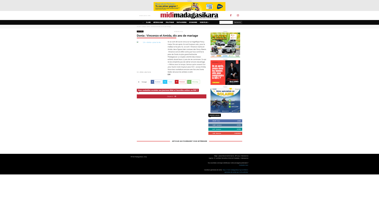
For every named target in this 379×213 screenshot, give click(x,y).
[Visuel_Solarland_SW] (225, 100)
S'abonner (237, 133)
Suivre (239, 125)
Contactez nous (243, 165)
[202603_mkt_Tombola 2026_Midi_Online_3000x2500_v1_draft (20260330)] (225, 45)
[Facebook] (231, 15)
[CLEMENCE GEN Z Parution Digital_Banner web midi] (225, 72)
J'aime (239, 121)
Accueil (139, 26)
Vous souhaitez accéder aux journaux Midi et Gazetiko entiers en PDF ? (168, 90)
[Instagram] (238, 15)
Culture (144, 26)
